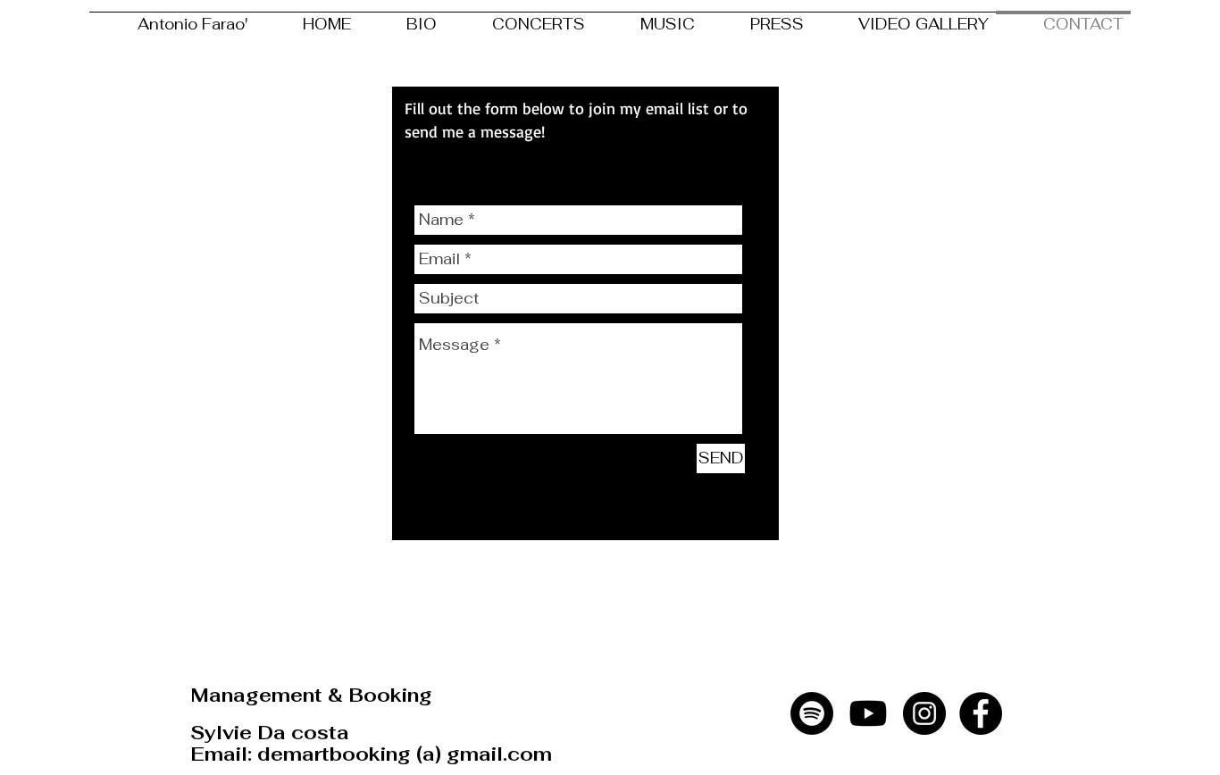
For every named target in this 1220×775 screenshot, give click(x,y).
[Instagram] (924, 713)
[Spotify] (811, 713)
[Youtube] (868, 713)
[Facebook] (980, 713)
